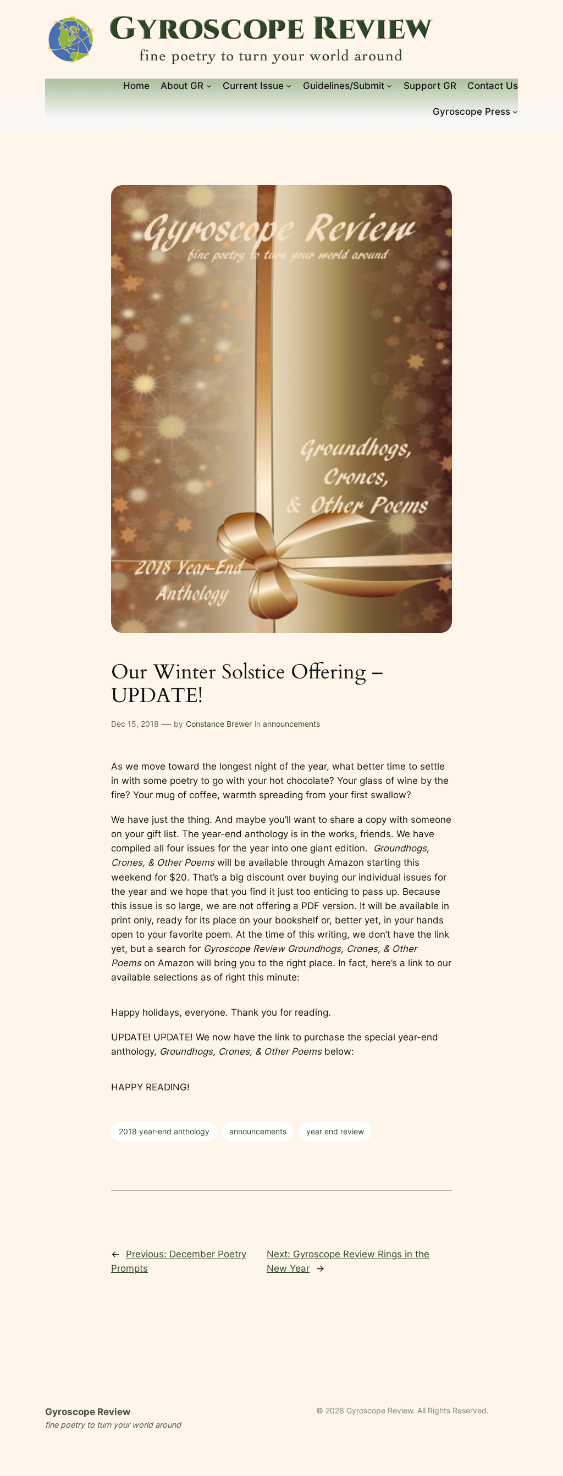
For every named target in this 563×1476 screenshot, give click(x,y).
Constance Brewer (219, 723)
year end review (335, 1131)
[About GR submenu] (209, 85)
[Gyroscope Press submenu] (515, 111)
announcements (291, 723)
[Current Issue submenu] (288, 85)
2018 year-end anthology (164, 1131)
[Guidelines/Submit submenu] (389, 85)
